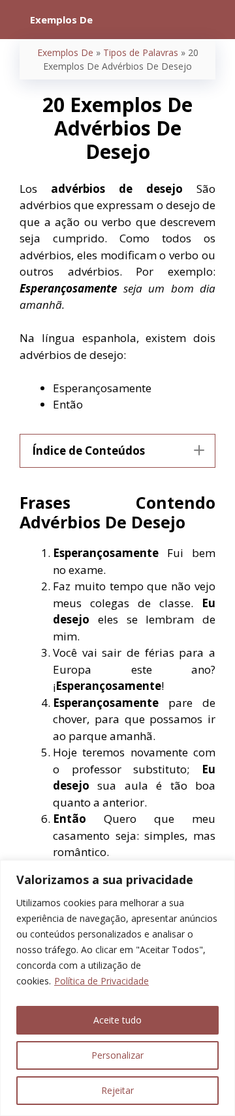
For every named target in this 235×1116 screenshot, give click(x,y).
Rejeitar (117, 1090)
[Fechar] (221, 871)
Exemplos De (65, 52)
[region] (117, 988)
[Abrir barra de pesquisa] (215, 19)
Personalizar (117, 1055)
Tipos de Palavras (140, 52)
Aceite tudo (117, 1020)
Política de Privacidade (101, 981)
